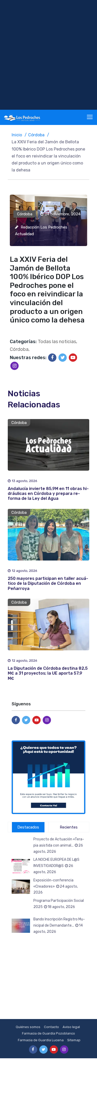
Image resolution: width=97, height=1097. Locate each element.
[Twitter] (62, 357)
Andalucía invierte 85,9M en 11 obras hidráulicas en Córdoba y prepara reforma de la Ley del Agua (48, 493)
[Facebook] (52, 357)
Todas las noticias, (57, 341)
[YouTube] (73, 357)
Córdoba (36, 134)
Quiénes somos (28, 1027)
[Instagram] (14, 366)
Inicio (17, 134)
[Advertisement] (48, 54)
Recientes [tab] (69, 827)
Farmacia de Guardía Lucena (41, 1040)
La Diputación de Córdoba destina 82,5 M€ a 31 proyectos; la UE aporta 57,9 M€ (48, 673)
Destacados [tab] (28, 827)
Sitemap (73, 1040)
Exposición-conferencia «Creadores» (55, 886)
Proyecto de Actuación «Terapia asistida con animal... (58, 845)
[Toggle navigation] (90, 117)
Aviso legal (71, 1027)
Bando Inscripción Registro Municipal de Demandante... (59, 925)
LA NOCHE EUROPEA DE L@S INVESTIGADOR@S (56, 865)
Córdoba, (19, 349)
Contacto (51, 1027)
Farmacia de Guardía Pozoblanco (48, 1033)
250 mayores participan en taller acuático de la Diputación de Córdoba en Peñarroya (48, 583)
